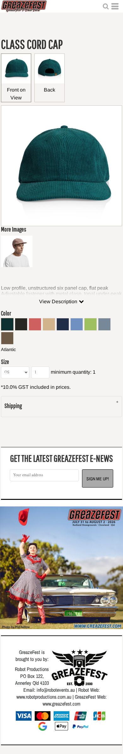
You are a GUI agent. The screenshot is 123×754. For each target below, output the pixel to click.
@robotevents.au (59, 689)
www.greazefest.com (61, 703)
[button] (105, 6)
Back (49, 89)
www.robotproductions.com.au (43, 696)
